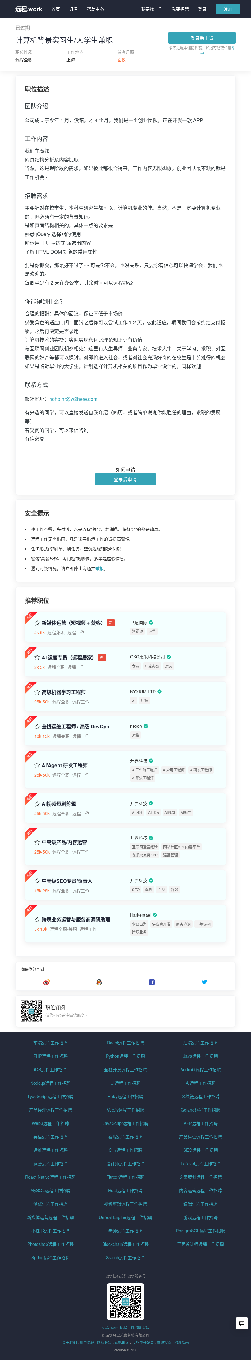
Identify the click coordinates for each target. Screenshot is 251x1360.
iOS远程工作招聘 (50, 1069)
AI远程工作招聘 (200, 1083)
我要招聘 (180, 9)
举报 (99, 568)
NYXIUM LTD (143, 691)
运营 (152, 631)
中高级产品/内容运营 (64, 842)
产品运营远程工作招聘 (200, 1136)
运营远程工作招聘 (50, 1163)
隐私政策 (104, 1342)
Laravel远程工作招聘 (201, 1163)
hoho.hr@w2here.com (73, 398)
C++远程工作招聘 (125, 1150)
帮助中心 (95, 9)
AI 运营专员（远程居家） (69, 657)
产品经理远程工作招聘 (50, 1110)
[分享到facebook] (151, 982)
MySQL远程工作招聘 (50, 1190)
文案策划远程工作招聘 (200, 1177)
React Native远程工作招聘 (50, 1177)
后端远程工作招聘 (200, 1042)
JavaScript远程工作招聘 (125, 1123)
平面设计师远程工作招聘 (200, 1244)
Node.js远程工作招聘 (50, 1083)
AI (133, 700)
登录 (202, 9)
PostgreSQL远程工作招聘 (200, 1231)
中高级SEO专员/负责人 (67, 881)
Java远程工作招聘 (200, 1056)
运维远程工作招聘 (50, 1150)
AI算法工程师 (143, 777)
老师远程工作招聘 (125, 1231)
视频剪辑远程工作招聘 (125, 1204)
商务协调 (183, 924)
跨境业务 (139, 931)
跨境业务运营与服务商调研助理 (76, 919)
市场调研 (203, 924)
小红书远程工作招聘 (50, 1231)
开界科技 (138, 761)
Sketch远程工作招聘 (125, 1257)
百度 (161, 889)
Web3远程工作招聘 (50, 1123)
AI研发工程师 (201, 769)
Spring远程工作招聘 (50, 1257)
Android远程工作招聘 (200, 1069)
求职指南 (164, 1342)
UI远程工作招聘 (125, 1083)
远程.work (28, 9)
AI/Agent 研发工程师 (65, 765)
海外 (148, 889)
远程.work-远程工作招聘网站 (125, 1327)
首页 (55, 9)
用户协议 (87, 1342)
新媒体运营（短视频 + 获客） (74, 622)
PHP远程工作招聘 (50, 1056)
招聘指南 (181, 1342)
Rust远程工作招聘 (125, 1190)
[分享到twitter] (204, 982)
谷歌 (174, 889)
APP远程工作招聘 (201, 1123)
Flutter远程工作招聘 (125, 1177)
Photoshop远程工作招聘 (50, 1244)
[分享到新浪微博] (46, 982)
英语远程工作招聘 (50, 1136)
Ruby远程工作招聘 (125, 1096)
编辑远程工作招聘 (200, 1204)
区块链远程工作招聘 (200, 1096)
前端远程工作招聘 (50, 1042)
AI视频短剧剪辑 (59, 803)
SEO (136, 889)
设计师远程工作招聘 (125, 1163)
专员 (135, 666)
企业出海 (139, 924)
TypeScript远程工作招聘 (50, 1096)
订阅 (73, 9)
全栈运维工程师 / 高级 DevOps (75, 726)
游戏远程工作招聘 (200, 1217)
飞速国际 (138, 622)
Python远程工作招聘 (125, 1056)
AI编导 (186, 812)
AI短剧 (169, 812)
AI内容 (137, 812)
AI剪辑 (153, 812)
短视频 (137, 631)
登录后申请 (202, 38)
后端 (144, 700)
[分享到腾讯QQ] (99, 982)
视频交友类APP (145, 854)
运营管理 (170, 854)
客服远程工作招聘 (125, 1136)
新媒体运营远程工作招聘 (50, 1217)
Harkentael (140, 915)
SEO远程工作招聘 (200, 1150)
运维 (135, 735)
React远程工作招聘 (125, 1042)
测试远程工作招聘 (50, 1204)
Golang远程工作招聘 (200, 1110)
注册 (228, 9)
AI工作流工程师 (144, 769)
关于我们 (69, 1342)
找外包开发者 (143, 1342)
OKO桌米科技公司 (147, 657)
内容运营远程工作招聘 (200, 1190)
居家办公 (152, 666)
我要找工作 (152, 9)
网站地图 (121, 1342)
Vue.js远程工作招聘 (125, 1110)
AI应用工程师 (174, 769)
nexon (136, 726)
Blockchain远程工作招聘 (125, 1244)
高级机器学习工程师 (64, 692)
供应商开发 (161, 924)
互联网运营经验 (145, 846)
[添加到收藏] (37, 622)
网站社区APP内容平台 (181, 846)
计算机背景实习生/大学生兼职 (64, 39)
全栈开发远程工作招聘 (125, 1069)
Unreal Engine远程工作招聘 (125, 1217)
